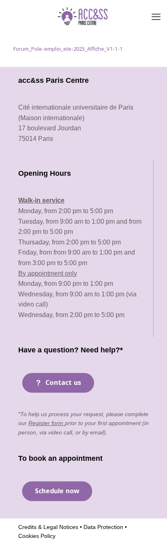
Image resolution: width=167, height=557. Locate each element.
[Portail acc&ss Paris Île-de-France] (83, 16)
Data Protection (102, 527)
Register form (46, 423)
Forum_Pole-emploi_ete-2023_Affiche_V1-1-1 (67, 48)
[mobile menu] (156, 16)
